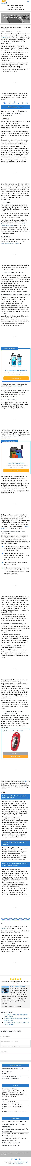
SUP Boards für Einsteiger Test (11, 1076)
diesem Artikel (17, 386)
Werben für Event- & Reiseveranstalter (14, 1111)
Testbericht (15, 753)
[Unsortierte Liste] (10, 1046)
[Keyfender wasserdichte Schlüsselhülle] (15, 742)
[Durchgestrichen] (7, 1046)
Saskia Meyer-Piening (18, 986)
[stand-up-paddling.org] (3, 2)
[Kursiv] (3, 1046)
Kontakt (17, 1163)
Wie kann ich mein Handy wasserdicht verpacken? (14, 843)
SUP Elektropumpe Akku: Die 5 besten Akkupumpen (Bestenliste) (14, 1139)
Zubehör (3, 928)
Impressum (17, 1162)
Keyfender (24, 781)
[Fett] (1, 1046)
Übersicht (5, 1099)
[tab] (15, 796)
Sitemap (21, 1163)
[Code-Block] (14, 1046)
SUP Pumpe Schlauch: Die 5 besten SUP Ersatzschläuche (14, 1135)
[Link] (16, 1046)
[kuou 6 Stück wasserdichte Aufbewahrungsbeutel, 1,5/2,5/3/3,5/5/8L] (16, 452)
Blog (2, 27)
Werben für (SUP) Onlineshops (12, 1104)
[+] (19, 1046)
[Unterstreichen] (5, 1046)
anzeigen (21, 107)
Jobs (27, 1162)
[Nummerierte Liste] (9, 1046)
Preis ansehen (16, 378)
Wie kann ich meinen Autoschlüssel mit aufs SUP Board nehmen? (14, 864)
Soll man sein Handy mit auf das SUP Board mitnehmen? (14, 797)
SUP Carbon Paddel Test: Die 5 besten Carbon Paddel (14, 1126)
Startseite (3, 1153)
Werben (13, 1163)
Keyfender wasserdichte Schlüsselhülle (12, 731)
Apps (2, 224)
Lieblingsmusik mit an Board (10, 243)
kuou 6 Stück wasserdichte (16, 463)
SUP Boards (6, 1074)
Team (10, 1163)
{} (17, 1046)
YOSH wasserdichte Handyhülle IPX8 (16, 370)
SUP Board (4, 38)
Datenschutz (22, 1162)
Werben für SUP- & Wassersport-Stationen (12, 1108)
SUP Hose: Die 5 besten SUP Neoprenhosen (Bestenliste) (11, 1144)
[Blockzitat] (12, 1046)
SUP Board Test (7, 1071)
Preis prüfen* (15, 756)
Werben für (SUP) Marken (10, 1102)
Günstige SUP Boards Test (10, 1078)
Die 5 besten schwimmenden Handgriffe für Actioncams (15, 1130)
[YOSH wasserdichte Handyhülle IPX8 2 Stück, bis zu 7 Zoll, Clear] (16, 359)
